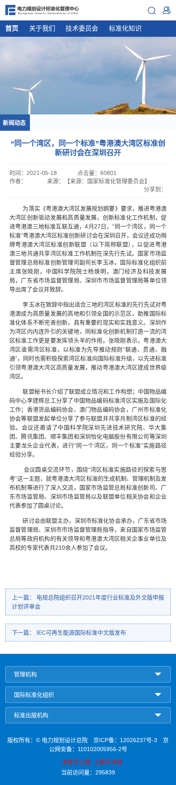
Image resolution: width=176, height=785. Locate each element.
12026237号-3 (138, 740)
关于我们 (42, 28)
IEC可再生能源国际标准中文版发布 (69, 632)
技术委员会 (81, 28)
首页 (11, 28)
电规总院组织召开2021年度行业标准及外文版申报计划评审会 (88, 602)
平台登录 (166, 10)
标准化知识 (125, 28)
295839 (105, 772)
